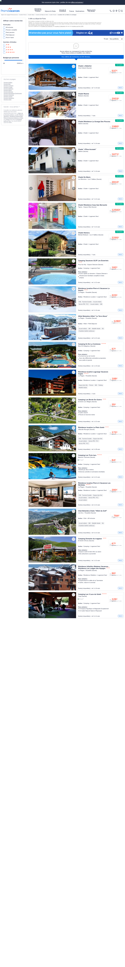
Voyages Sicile (7, 99)
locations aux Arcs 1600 (77, 26)
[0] (119, 11)
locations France (23, 14)
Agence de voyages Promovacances (9, 14)
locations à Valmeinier (60, 26)
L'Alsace (7, 119)
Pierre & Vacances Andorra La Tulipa (13, 118)
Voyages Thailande (9, 95)
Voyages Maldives (8, 88)
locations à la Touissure (46, 26)
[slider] (3, 60)
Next (73, 77)
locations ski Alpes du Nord (42, 14)
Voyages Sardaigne (9, 98)
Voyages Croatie (8, 87)
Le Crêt (16, 115)
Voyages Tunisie (8, 96)
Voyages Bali (7, 84)
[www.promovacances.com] (10, 10)
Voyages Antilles (8, 82)
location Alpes (31, 14)
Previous (31, 77)
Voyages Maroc (8, 90)
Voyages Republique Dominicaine (13, 93)
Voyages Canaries (8, 85)
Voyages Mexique (8, 92)
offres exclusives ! (77, 2)
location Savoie (52, 14)
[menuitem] (38, 10)
